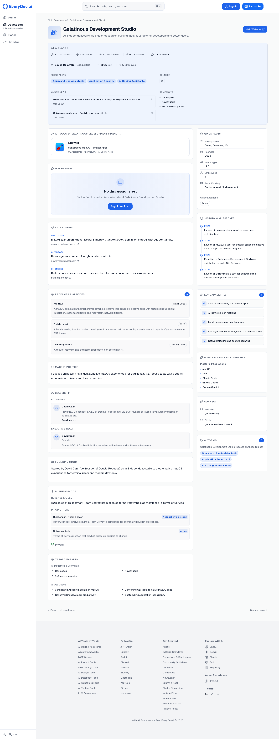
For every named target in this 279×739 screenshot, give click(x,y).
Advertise (168, 667)
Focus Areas (58, 75)
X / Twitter (126, 646)
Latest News (58, 92)
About (166, 646)
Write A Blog (170, 693)
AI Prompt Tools (87, 662)
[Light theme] (212, 694)
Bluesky (124, 672)
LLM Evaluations (87, 693)
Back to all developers (62, 610)
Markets (168, 92)
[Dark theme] (218, 694)
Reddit (124, 657)
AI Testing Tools (87, 688)
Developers (60, 20)
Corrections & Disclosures (177, 657)
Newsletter (169, 677)
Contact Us (169, 672)
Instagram (125, 693)
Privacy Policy (170, 708)
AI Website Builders (88, 682)
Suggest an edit (258, 610)
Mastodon (126, 677)
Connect (165, 75)
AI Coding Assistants (89, 646)
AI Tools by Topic (88, 640)
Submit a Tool (170, 682)
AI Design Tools (87, 672)
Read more (68, 420)
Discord (124, 662)
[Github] (162, 81)
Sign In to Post (120, 206)
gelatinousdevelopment (218, 424)
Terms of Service (172, 703)
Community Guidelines (175, 662)
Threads (124, 667)
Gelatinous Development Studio (88, 20)
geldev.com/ (212, 413)
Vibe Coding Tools (88, 667)
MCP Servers (85, 657)
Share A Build (170, 698)
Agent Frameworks (88, 651)
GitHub (124, 688)
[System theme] (206, 694)
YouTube (125, 682)
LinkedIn (124, 651)
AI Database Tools (88, 677)
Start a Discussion (173, 688)
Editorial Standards (173, 651)
